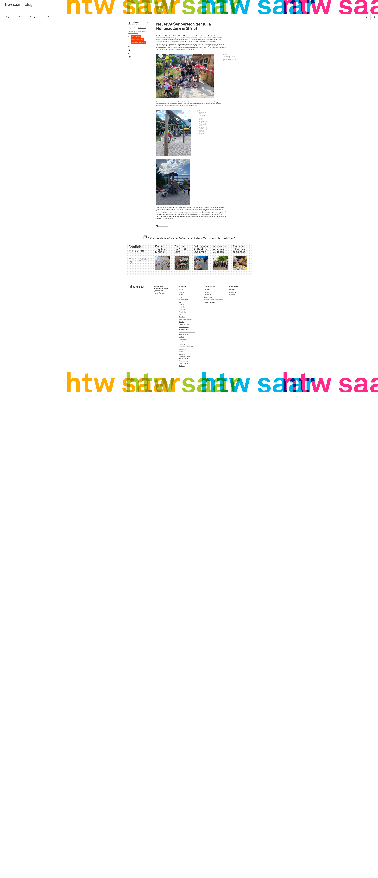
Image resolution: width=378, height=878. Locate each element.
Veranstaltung (183, 361)
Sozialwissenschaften (138, 42)
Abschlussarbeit (184, 358)
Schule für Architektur (186, 346)
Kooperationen (133, 33)
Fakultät (18, 17)
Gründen (181, 322)
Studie (181, 351)
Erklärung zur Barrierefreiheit (213, 299)
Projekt (181, 342)
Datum (48, 17)
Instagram (232, 292)
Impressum (207, 294)
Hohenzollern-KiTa (137, 39)
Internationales (184, 327)
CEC (180, 302)
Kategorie (34, 17)
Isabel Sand (134, 25)
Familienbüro (141, 31)
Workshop (182, 366)
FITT (180, 314)
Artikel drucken (162, 226)
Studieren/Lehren (184, 356)
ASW (180, 297)
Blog (7, 17)
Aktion (181, 289)
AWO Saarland (135, 36)
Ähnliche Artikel (136, 249)
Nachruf (181, 337)
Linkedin (232, 294)
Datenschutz (208, 297)
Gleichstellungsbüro (185, 319)
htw (18, 5)
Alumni (181, 294)
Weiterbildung (183, 363)
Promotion (182, 344)
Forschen (182, 317)
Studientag (182, 354)
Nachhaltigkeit (183, 334)
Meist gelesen (140, 260)
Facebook (232, 289)
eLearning (182, 307)
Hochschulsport (184, 324)
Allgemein (133, 31)
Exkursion (182, 309)
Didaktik (181, 304)
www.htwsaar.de (209, 302)
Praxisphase (183, 339)
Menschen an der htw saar (187, 332)
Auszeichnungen (184, 299)
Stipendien (182, 349)
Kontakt (206, 292)
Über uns (207, 289)
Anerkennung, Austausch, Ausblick (221, 249)
